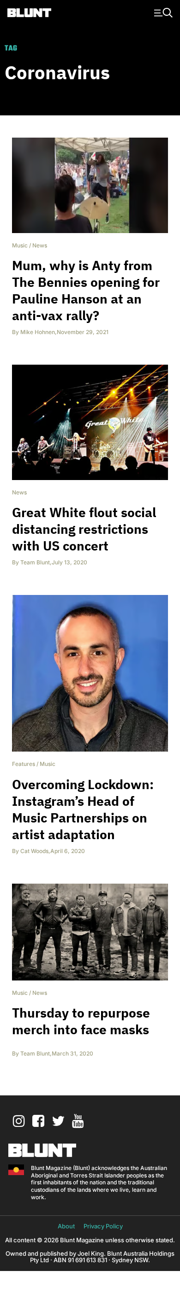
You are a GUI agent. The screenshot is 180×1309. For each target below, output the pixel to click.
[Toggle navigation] (162, 12)
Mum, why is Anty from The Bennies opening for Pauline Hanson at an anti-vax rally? (86, 290)
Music (20, 245)
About (66, 1226)
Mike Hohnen (37, 332)
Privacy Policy (103, 1226)
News (39, 245)
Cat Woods (34, 850)
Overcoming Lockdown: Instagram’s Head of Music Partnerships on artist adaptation (83, 809)
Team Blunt (35, 562)
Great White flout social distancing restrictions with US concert (84, 529)
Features (23, 763)
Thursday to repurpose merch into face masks (81, 1021)
